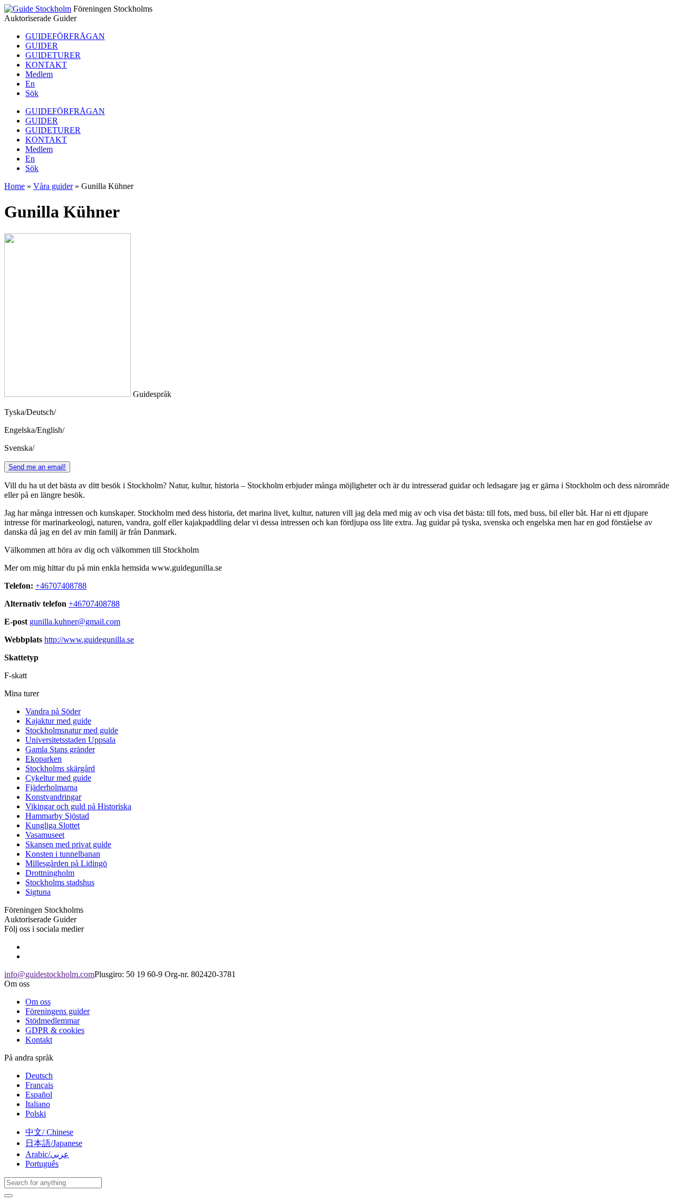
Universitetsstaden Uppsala (70, 739)
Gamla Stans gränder (60, 749)
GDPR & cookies (54, 1030)
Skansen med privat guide (68, 844)
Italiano (37, 1104)
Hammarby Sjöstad (57, 815)
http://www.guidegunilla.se (89, 639)
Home (14, 186)
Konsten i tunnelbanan (62, 853)
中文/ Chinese (49, 1132)
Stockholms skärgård (60, 768)
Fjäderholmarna (51, 787)
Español (38, 1094)
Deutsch (39, 1075)
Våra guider (53, 186)
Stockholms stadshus (59, 882)
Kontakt (38, 1039)
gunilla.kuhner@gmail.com (75, 621)
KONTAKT (46, 64)
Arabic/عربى (47, 1154)
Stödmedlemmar (52, 1020)
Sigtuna (38, 891)
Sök (31, 93)
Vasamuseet (44, 834)
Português (42, 1163)
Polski (35, 1113)
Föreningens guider (57, 1011)
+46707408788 (60, 585)
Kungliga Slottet (52, 825)
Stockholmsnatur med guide (71, 730)
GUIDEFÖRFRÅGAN (65, 36)
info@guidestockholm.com (49, 974)
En (30, 83)
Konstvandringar (53, 796)
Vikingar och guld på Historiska (78, 806)
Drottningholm (49, 872)
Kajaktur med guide (58, 720)
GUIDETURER (53, 55)
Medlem (39, 74)
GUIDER (41, 45)
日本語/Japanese (53, 1143)
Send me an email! (37, 467)
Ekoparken (43, 758)
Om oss (38, 1001)
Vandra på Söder (53, 711)
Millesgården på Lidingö (66, 863)
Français (39, 1085)
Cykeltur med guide (58, 777)
